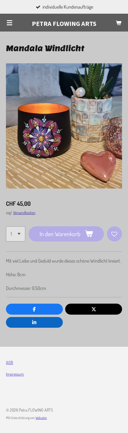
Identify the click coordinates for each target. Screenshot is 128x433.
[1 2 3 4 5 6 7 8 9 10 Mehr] (15, 233)
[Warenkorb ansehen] (118, 23)
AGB (9, 362)
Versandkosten (24, 212)
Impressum (15, 373)
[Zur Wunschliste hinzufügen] (114, 233)
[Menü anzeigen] (9, 23)
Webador (41, 417)
